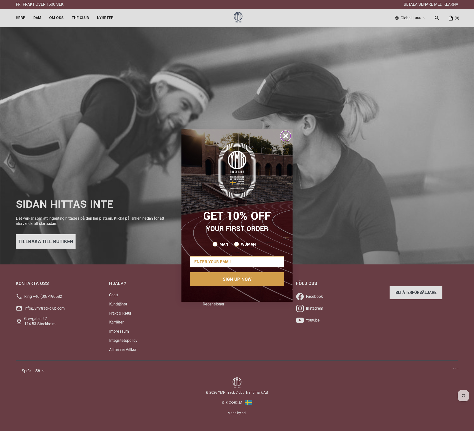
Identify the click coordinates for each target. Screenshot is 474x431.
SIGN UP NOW (237, 279)
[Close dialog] (286, 136)
